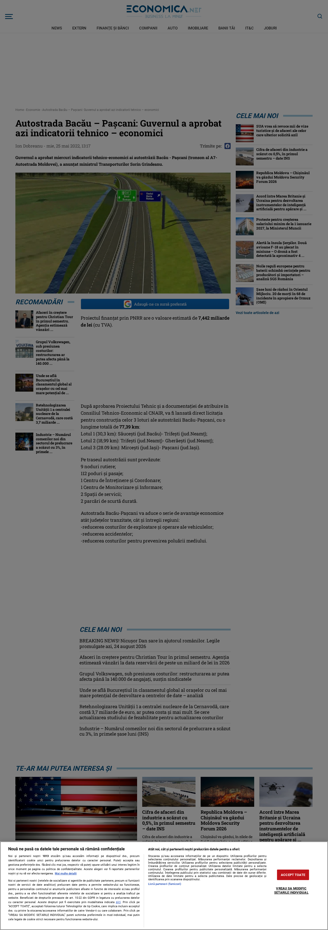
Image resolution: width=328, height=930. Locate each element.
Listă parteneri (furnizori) (164, 884)
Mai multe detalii (66, 873)
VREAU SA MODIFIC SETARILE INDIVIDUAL (291, 891)
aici (118, 902)
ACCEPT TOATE (293, 875)
